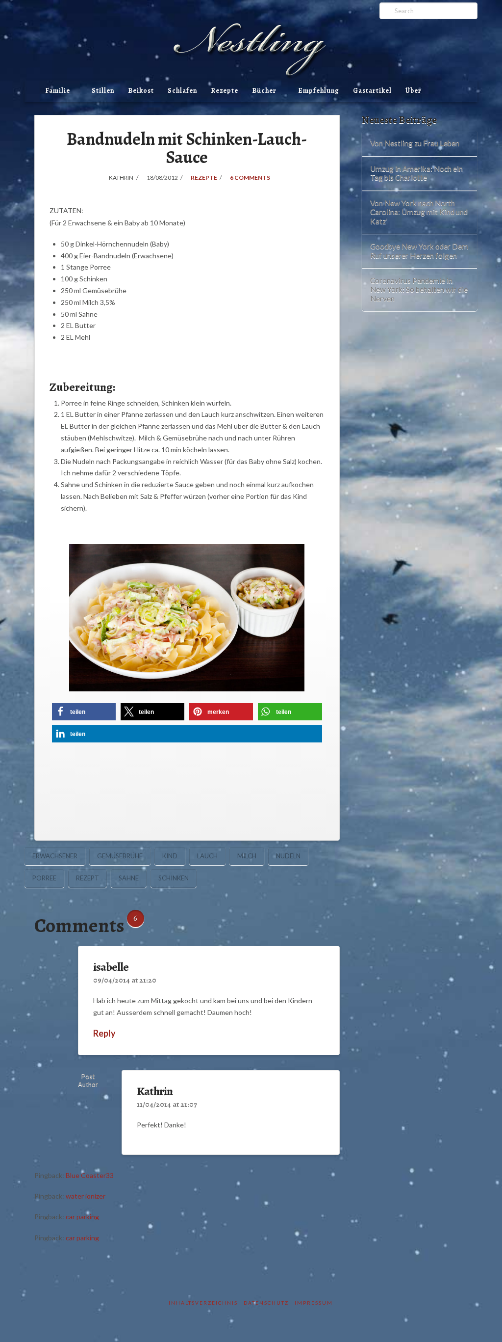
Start (31, 97)
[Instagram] (352, 11)
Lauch (207, 856)
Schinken (173, 878)
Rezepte (224, 90)
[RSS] (365, 11)
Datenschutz (266, 1303)
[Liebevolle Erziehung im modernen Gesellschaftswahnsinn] (251, 51)
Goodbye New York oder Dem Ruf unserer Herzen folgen (419, 251)
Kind (169, 856)
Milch (246, 856)
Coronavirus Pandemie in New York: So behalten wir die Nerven (419, 289)
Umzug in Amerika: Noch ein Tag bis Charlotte (416, 173)
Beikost (141, 90)
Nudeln (288, 856)
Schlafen (182, 90)
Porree (44, 878)
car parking (82, 1216)
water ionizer (85, 1196)
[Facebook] (339, 11)
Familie (57, 90)
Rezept (87, 878)
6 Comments (249, 177)
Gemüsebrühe (120, 856)
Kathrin (155, 1091)
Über (413, 90)
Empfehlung (318, 90)
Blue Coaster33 (90, 1175)
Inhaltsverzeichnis (203, 1303)
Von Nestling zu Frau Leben (414, 142)
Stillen (103, 90)
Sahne (129, 878)
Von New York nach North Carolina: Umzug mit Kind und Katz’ (419, 211)
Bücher (264, 90)
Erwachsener (54, 856)
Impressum (314, 1303)
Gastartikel (372, 90)
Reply (105, 1033)
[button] (84, 711)
